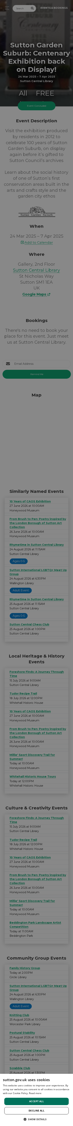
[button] (36, 1119)
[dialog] (36, 1100)
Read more (35, 1093)
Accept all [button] (36, 1101)
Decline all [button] (36, 1110)
